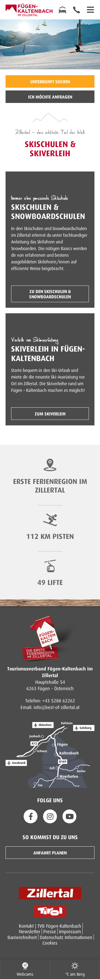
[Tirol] (50, 911)
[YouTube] (69, 816)
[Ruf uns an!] (76, 9)
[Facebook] (31, 816)
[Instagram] (50, 816)
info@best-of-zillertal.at (56, 707)
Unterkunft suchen (50, 81)
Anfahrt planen (50, 852)
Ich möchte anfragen (50, 96)
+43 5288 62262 (58, 700)
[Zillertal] (50, 893)
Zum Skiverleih (50, 413)
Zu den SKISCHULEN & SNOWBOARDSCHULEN (50, 294)
